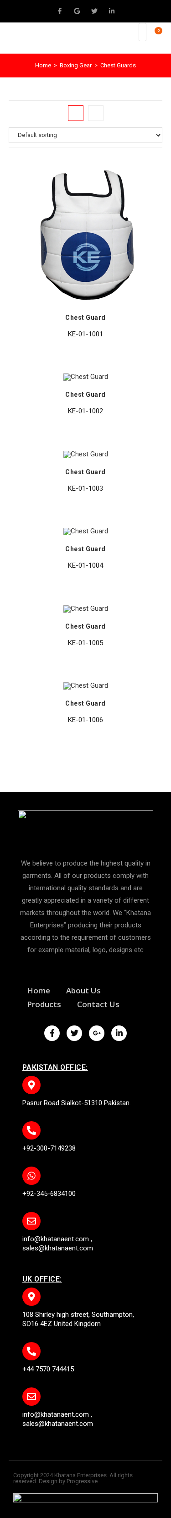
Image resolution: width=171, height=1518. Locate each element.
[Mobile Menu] (129, 38)
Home (43, 65)
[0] (154, 38)
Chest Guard (85, 317)
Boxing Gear (76, 65)
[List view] (96, 113)
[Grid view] (75, 113)
